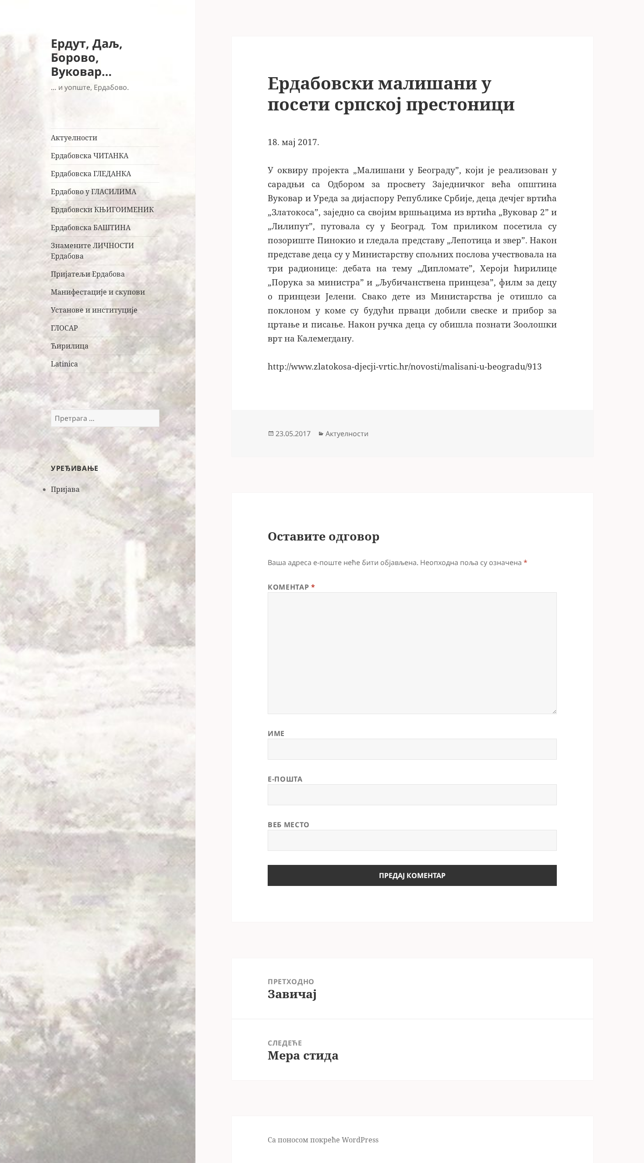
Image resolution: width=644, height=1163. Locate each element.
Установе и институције (94, 310)
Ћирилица (69, 346)
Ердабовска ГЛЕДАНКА (91, 173)
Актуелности (74, 137)
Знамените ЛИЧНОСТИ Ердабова (92, 251)
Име (276, 733)
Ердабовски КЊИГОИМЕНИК (102, 209)
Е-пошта (285, 779)
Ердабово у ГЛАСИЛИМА (93, 191)
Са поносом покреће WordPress (323, 1140)
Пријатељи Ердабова (88, 274)
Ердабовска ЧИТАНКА (89, 155)
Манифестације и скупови (98, 292)
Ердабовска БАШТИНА (91, 227)
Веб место (289, 824)
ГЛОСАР (64, 328)
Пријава (65, 489)
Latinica (64, 364)
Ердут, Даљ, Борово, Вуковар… (87, 57)
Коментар (291, 587)
